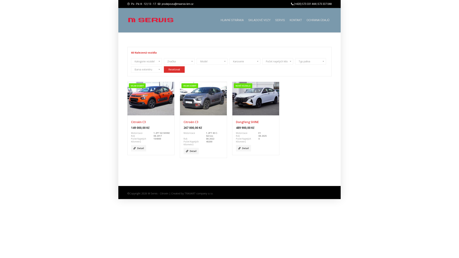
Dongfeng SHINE (247, 122)
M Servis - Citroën (158, 193)
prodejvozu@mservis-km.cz (177, 4)
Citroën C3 (138, 122)
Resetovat (174, 69)
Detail (140, 148)
